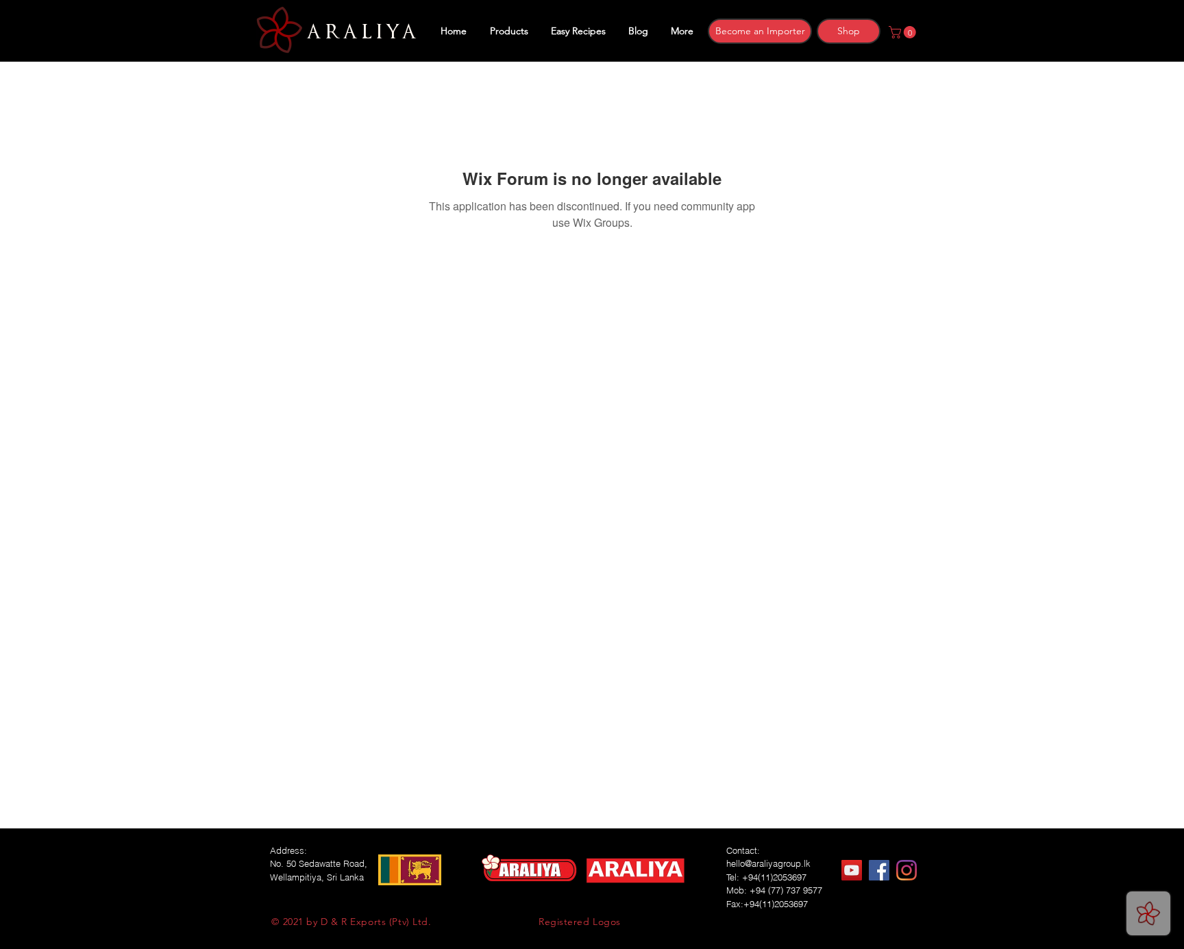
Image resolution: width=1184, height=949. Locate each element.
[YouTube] (851, 870)
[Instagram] (906, 870)
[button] (904, 32)
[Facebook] (879, 870)
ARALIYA (359, 32)
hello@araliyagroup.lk (768, 863)
